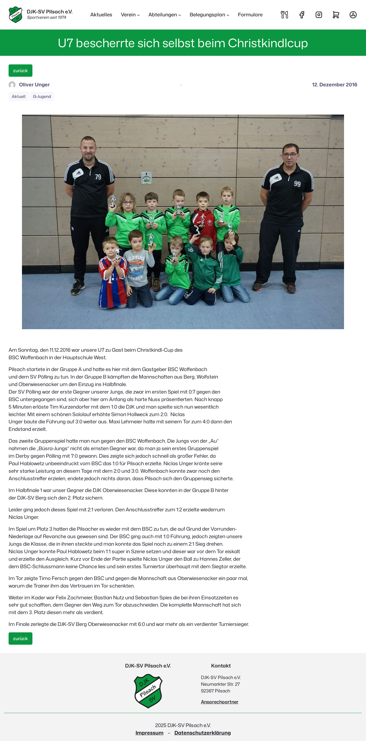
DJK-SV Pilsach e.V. (50, 11)
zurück (20, 70)
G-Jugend (42, 96)
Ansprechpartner (219, 702)
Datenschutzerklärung (202, 732)
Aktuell (18, 96)
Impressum (149, 732)
